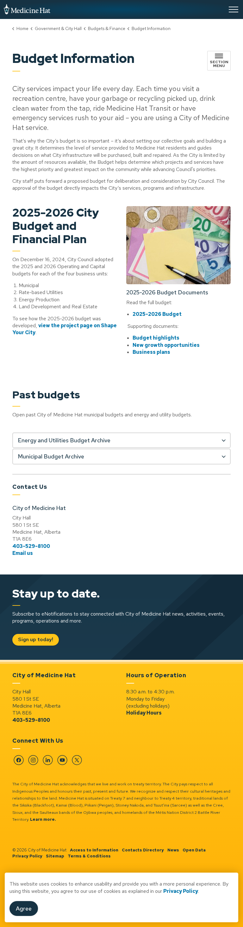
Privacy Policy (180, 891)
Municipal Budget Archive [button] (51, 456)
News (173, 850)
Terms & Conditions (89, 856)
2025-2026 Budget (157, 314)
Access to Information (94, 850)
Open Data (194, 850)
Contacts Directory (143, 850)
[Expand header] (233, 9)
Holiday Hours (144, 712)
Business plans (151, 352)
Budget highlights (156, 338)
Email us (22, 553)
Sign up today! (35, 639)
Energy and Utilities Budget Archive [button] (64, 440)
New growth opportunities (166, 345)
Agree (24, 908)
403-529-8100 (31, 546)
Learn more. (43, 819)
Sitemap (55, 856)
